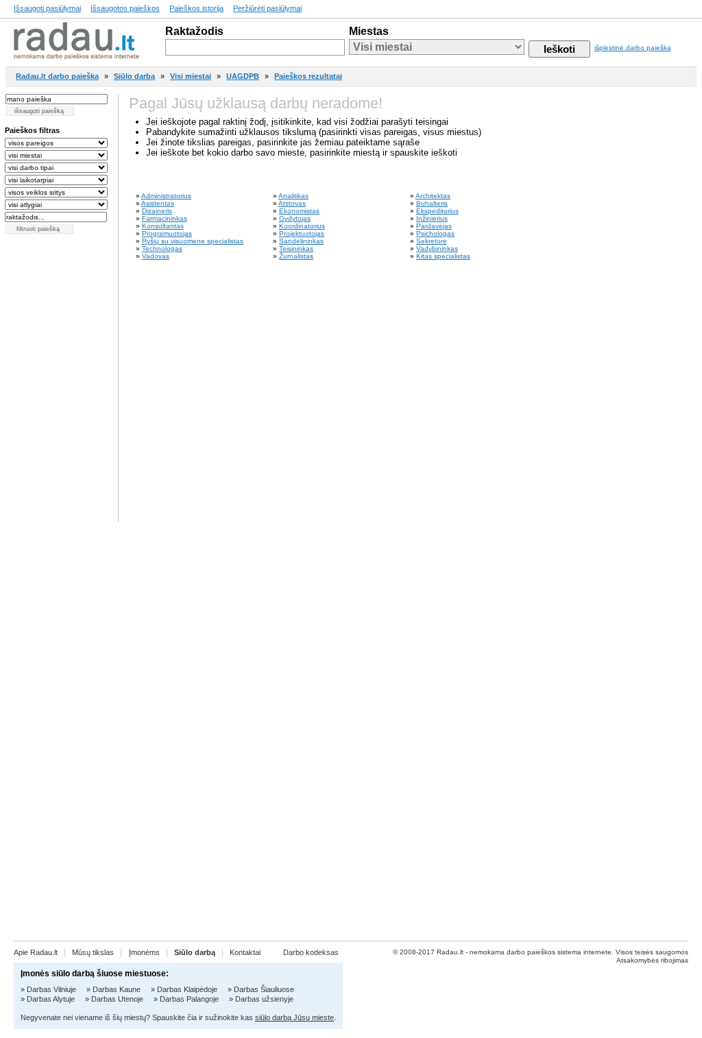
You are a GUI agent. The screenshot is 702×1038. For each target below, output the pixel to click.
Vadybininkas (437, 248)
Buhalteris (432, 203)
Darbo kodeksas (311, 952)
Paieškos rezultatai (308, 76)
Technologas (162, 248)
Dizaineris (157, 211)
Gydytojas (295, 218)
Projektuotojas (301, 233)
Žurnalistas (296, 256)
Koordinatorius (302, 226)
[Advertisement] (640, 728)
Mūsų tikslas (93, 952)
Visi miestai (190, 76)
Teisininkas (296, 248)
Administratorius (166, 196)
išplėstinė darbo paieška (632, 47)
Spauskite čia (174, 1017)
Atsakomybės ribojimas (652, 960)
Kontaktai (245, 952)
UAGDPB (242, 76)
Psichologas (435, 233)
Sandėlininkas (301, 241)
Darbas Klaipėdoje (187, 989)
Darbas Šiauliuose (264, 989)
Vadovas (155, 256)
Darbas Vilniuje (51, 989)
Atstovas (292, 203)
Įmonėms (144, 952)
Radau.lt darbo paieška (57, 76)
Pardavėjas (434, 226)
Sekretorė (431, 241)
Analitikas (293, 196)
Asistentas (157, 203)
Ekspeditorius (437, 211)
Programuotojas (167, 233)
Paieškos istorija (196, 8)
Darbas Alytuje (51, 999)
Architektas (432, 196)
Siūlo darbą (134, 76)
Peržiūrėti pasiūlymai (267, 8)
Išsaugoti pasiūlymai (47, 8)
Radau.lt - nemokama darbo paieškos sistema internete (524, 952)
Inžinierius (432, 218)
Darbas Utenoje (117, 999)
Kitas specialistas (443, 256)
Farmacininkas (164, 218)
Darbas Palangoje (189, 999)
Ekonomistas (299, 211)
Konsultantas (163, 226)
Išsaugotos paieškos (125, 8)
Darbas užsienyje (264, 999)
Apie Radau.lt (36, 952)
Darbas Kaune (117, 989)
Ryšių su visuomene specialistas (192, 241)
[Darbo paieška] (76, 56)
